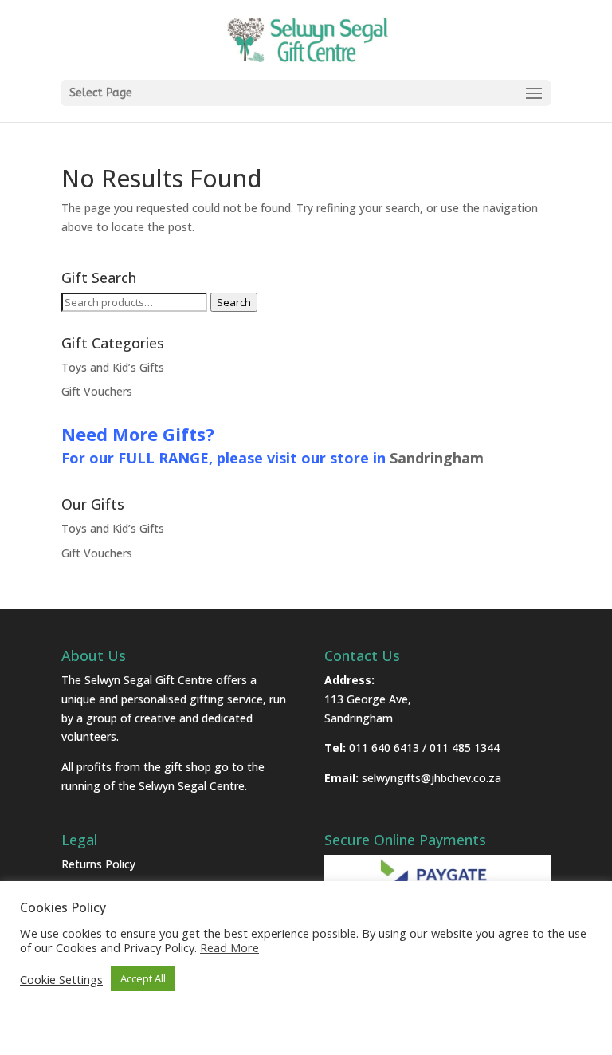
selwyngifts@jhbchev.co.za (431, 777)
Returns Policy (98, 864)
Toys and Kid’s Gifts (112, 367)
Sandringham (437, 457)
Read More (229, 947)
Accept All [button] (143, 978)
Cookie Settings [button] (61, 979)
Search (234, 302)
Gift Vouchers (96, 391)
